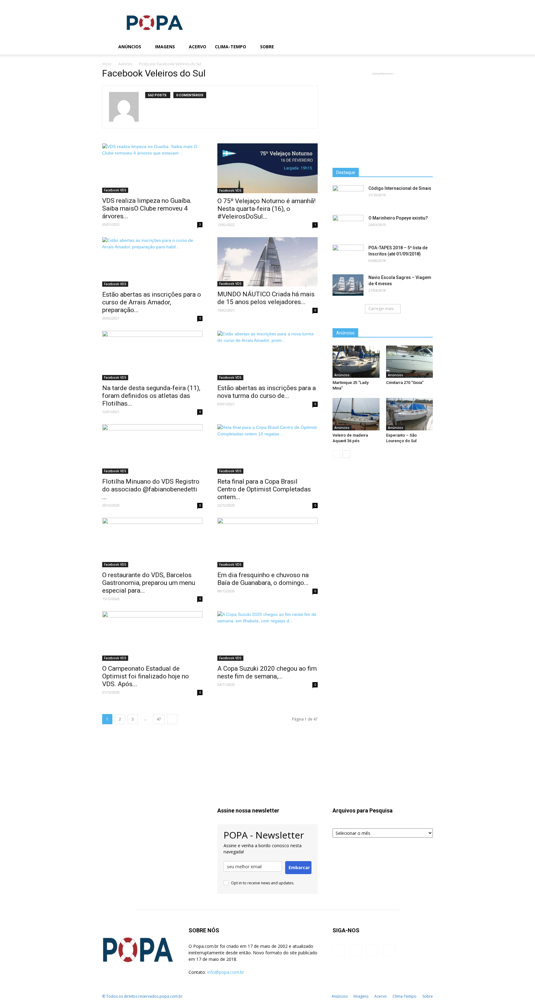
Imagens (165, 47)
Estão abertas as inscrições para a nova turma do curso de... (266, 391)
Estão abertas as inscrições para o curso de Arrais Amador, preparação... (151, 302)
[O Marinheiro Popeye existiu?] (348, 226)
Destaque (345, 172)
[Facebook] (380, 46)
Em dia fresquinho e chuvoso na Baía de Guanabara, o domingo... (263, 578)
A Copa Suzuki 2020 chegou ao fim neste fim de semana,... (267, 672)
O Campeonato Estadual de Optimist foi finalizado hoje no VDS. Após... (145, 676)
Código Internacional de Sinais (399, 188)
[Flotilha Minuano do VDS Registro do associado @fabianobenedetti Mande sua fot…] (152, 449)
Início (106, 64)
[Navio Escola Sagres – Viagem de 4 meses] (348, 285)
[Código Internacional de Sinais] (348, 196)
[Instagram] (390, 46)
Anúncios (129, 47)
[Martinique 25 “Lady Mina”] (356, 362)
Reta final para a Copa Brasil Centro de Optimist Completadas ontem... (264, 489)
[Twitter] (401, 46)
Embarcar (299, 867)
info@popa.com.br (225, 972)
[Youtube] (411, 46)
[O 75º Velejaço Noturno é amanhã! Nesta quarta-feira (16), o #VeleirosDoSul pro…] (267, 168)
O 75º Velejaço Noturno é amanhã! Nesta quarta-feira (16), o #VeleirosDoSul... (266, 208)
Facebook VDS (115, 190)
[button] (425, 47)
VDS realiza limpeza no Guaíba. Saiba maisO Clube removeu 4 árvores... (147, 208)
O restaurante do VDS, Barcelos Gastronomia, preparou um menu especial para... (148, 582)
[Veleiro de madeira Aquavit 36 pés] (356, 414)
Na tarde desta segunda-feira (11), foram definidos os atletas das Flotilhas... (151, 395)
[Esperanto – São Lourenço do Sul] (409, 414)
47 (159, 719)
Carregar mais (381, 308)
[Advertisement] (320, 23)
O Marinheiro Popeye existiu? (398, 218)
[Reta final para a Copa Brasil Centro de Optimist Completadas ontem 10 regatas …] (267, 449)
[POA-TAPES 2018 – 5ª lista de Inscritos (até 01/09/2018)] (348, 255)
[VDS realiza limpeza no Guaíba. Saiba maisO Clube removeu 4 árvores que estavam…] (152, 168)
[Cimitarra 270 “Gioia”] (409, 362)
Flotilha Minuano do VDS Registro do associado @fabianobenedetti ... (150, 489)
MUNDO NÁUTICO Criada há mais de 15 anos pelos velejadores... (266, 298)
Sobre (267, 47)
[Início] (108, 46)
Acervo (197, 47)
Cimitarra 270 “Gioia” (405, 382)
